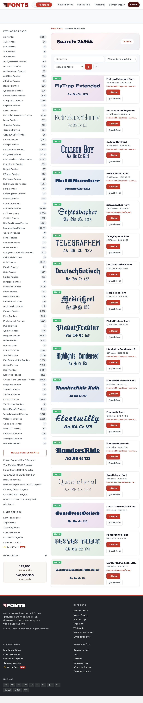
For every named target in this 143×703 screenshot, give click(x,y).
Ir (88, 66)
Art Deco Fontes (12, 66)
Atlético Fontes (11, 81)
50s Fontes (9, 41)
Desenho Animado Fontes (17, 115)
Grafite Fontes (11, 218)
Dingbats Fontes (12, 154)
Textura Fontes (11, 394)
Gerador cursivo (12, 542)
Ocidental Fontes (12, 433)
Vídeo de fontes (82, 667)
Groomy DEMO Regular (15, 489)
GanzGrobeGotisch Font (121, 506)
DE (12, 684)
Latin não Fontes (12, 301)
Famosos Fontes (12, 179)
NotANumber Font (117, 173)
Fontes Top (83, 4)
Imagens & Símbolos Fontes (18, 252)
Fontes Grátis (80, 610)
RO (25, 684)
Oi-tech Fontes (11, 232)
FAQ (75, 654)
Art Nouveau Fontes (14, 71)
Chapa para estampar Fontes (19, 379)
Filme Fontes (10, 291)
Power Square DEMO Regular (19, 460)
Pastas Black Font (117, 534)
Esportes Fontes (12, 374)
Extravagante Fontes (14, 184)
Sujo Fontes (9, 272)
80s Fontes (9, 51)
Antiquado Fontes (13, 306)
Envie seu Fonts (81, 636)
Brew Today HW (12, 479)
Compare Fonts (11, 532)
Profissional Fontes (13, 321)
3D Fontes (9, 37)
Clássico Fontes (11, 125)
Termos (77, 658)
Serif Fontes (9, 370)
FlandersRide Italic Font (121, 380)
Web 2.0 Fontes (12, 428)
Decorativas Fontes (14, 149)
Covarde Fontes (12, 203)
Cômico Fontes (11, 130)
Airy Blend (9, 504)
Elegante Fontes (12, 384)
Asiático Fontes (11, 76)
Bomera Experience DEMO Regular (22, 484)
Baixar (114, 92)
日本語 (17, 690)
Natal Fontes (10, 120)
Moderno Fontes (12, 286)
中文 (51, 684)
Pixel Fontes (10, 316)
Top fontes (9, 522)
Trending (100, 4)
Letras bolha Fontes (14, 95)
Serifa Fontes (10, 355)
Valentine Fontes (12, 419)
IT (38, 684)
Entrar (133, 4)
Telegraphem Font (117, 236)
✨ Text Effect (14, 547)
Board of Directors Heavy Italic (20, 499)
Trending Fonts (11, 527)
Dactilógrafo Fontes (14, 409)
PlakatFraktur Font (118, 321)
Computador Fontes (14, 134)
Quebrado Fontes (13, 90)
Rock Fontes (10, 345)
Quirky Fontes (10, 330)
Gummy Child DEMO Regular (19, 474)
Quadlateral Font (116, 475)
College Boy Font (116, 142)
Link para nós (80, 663)
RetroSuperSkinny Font (120, 110)
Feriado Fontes (11, 242)
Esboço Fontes (11, 311)
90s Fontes (9, 56)
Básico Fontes (11, 85)
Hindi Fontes (10, 237)
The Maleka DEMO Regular (18, 465)
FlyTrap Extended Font (120, 79)
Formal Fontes (11, 198)
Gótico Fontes (11, 213)
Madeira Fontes (12, 443)
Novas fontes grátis (25, 452)
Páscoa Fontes (11, 174)
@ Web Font (115, 98)
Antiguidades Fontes (14, 61)
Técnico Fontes (11, 389)
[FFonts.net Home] (15, 5)
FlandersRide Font (117, 443)
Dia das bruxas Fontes (15, 223)
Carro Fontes (10, 110)
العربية (8, 690)
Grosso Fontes (11, 399)
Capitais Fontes (11, 105)
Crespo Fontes (11, 144)
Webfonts (78, 628)
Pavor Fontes (10, 247)
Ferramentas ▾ (117, 4)
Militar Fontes (10, 277)
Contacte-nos (81, 650)
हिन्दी (25, 690)
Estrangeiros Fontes (14, 193)
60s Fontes (9, 46)
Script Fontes (10, 365)
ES (19, 684)
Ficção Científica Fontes (16, 360)
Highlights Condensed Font (123, 349)
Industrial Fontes (12, 257)
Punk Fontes (10, 326)
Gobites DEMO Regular (15, 494)
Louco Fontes (10, 139)
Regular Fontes (11, 335)
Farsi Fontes (10, 188)
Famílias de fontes (83, 632)
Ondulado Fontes (12, 423)
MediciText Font (116, 292)
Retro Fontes (10, 340)
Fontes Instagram (13, 537)
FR (31, 684)
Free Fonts (57, 28)
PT (43, 684)
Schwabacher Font (117, 205)
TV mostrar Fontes (13, 404)
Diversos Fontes (12, 281)
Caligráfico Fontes (13, 100)
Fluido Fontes (10, 267)
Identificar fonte (12, 650)
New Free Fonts (12, 517)
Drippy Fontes (10, 169)
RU (57, 684)
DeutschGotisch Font (119, 264)
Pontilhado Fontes (13, 164)
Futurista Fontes (12, 208)
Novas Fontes (65, 4)
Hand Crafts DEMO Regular (18, 470)
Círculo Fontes (11, 350)
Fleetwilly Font (115, 412)
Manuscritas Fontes (14, 228)
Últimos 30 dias (82, 671)
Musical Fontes (11, 296)
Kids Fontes (9, 262)
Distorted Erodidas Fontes (17, 159)
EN (6, 684)
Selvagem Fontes (12, 438)
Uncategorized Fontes (15, 414)
